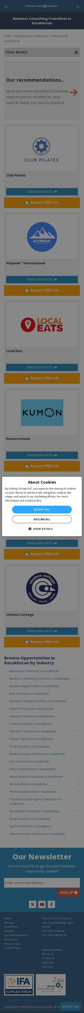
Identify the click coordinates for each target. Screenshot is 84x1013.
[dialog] (42, 506)
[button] (42, 528)
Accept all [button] (42, 509)
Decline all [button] (42, 519)
